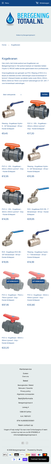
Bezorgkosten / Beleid (25, 385)
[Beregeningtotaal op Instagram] (27, 443)
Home (4, 45)
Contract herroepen (39, 459)
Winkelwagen (44, 3)
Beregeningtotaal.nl (25, 403)
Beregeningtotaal (19, 450)
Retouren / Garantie (25, 388)
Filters (45, 94)
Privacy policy (25, 391)
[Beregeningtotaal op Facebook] (23, 443)
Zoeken (25, 373)
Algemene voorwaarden (25, 394)
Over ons (25, 376)
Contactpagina (35, 430)
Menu (7, 3)
